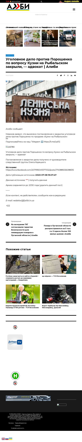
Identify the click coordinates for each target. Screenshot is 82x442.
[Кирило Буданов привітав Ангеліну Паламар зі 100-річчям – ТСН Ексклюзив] (19, 294)
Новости (10, 55)
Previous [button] (4, 37)
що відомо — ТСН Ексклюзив (54, 276)
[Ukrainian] (10, 438)
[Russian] (7, 438)
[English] (3, 438)
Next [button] (77, 37)
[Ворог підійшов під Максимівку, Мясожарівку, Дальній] (56, 294)
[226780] (41, 102)
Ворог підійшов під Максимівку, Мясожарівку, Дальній (55, 307)
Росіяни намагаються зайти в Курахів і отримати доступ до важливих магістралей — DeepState (22, 278)
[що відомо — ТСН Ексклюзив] (56, 264)
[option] (14, 36)
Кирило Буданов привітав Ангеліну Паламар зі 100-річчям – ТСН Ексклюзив (22, 307)
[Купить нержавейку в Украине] (28, 398)
